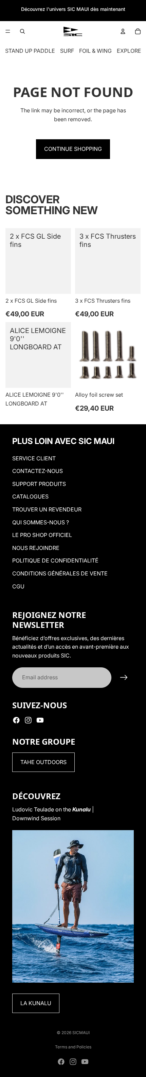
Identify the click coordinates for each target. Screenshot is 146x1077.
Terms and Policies (73, 1046)
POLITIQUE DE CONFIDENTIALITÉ (55, 560)
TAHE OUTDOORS (43, 762)
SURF (67, 50)
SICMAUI (81, 1032)
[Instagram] (28, 720)
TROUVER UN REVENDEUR (46, 509)
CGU (18, 586)
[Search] (22, 31)
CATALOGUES (30, 496)
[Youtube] (40, 720)
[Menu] (8, 31)
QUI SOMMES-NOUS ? (40, 522)
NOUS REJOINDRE (35, 547)
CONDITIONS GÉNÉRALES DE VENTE (60, 573)
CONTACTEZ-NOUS (37, 471)
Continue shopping (73, 148)
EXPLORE (129, 50)
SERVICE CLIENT (34, 458)
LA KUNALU (35, 1003)
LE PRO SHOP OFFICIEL (42, 535)
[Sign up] (124, 677)
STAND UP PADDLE (30, 50)
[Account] (122, 31)
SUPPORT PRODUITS (39, 483)
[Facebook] (16, 720)
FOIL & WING (95, 50)
